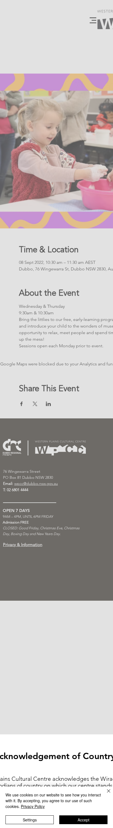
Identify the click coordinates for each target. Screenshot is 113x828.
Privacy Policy (33, 806)
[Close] (105, 794)
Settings (30, 820)
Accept (83, 820)
